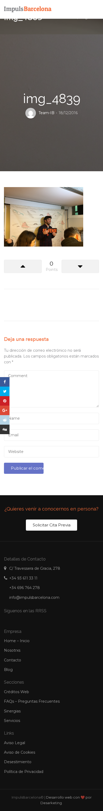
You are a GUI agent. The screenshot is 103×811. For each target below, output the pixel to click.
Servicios (12, 720)
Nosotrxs (12, 650)
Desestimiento (17, 761)
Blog (8, 669)
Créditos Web (16, 691)
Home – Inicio (17, 640)
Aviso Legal (14, 742)
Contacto (12, 660)
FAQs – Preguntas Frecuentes (32, 701)
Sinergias (12, 711)
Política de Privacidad (23, 771)
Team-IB (46, 112)
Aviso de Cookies (19, 752)
